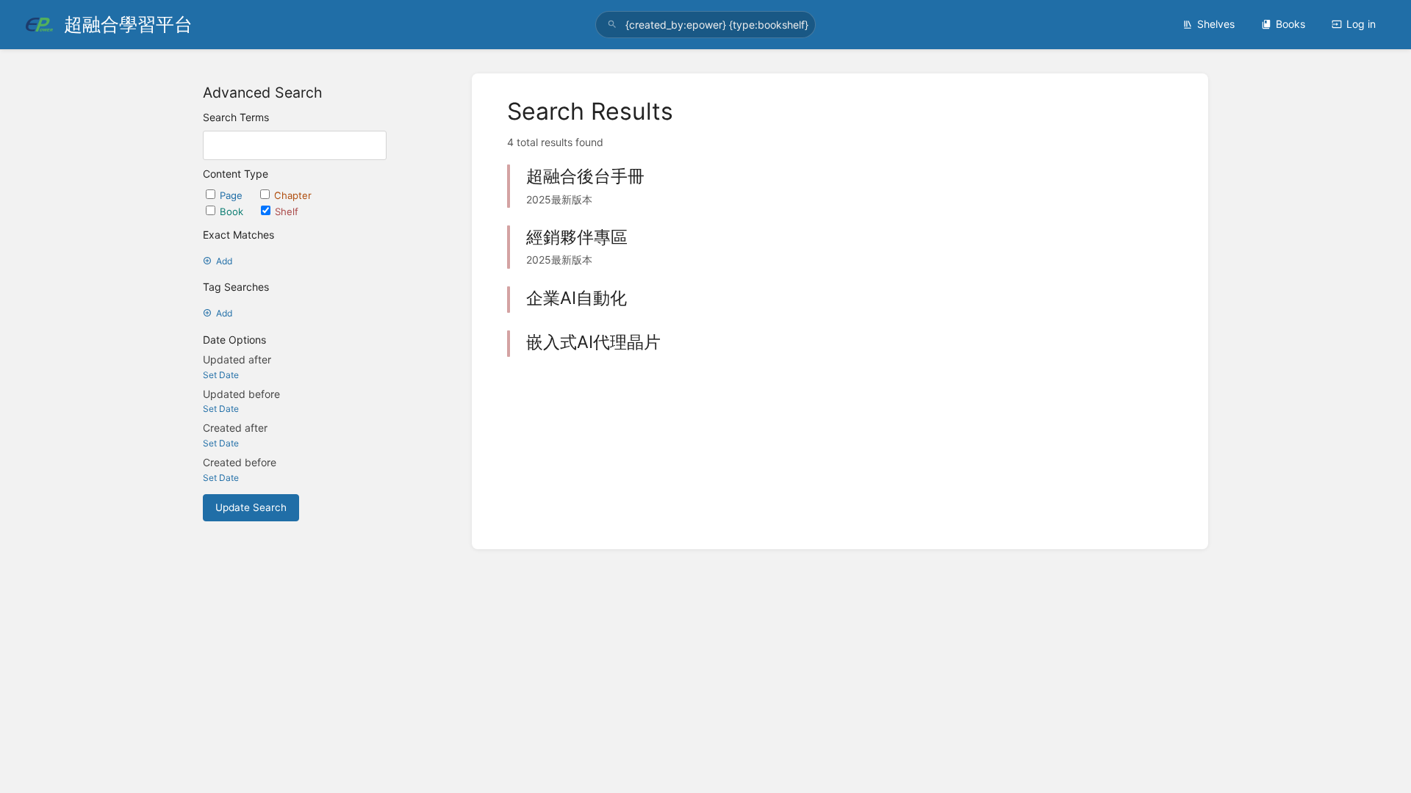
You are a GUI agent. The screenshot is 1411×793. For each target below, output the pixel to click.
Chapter (293, 195)
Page (232, 195)
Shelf (286, 211)
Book (233, 211)
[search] (705, 24)
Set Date (221, 374)
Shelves (1216, 24)
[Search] (612, 24)
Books (1290, 24)
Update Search (251, 507)
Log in (1361, 24)
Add (224, 261)
